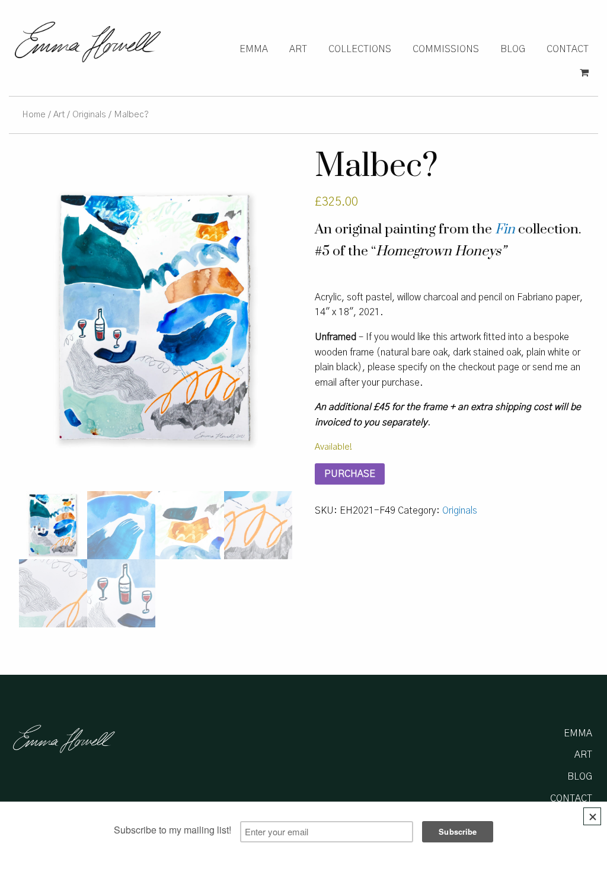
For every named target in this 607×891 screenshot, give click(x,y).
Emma (253, 49)
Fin (505, 229)
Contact (568, 49)
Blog (512, 49)
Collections (359, 49)
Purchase (349, 474)
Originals (89, 114)
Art (298, 49)
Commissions (446, 49)
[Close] (592, 816)
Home (34, 114)
